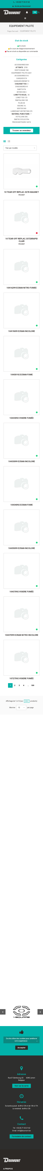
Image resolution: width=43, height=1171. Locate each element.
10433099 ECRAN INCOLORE (21, 461)
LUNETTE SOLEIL (20, 95)
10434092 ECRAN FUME (21, 505)
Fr (35, 12)
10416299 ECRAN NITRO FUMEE (22, 288)
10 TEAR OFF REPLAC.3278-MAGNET (21, 192)
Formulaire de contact (21, 1136)
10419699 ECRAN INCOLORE (21, 331)
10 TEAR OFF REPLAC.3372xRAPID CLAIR (21, 239)
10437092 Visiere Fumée (22, 591)
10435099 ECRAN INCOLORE (21, 548)
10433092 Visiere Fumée (22, 418)
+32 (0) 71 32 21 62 (22, 2)
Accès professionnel (22, 6)
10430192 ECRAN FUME (21, 374)
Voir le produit (22, 171)
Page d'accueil (12, 31)
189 (32, 685)
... (28, 685)
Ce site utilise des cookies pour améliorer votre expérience (21, 1040)
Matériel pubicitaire (20, 114)
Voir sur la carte (22, 1086)
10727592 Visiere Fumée (22, 678)
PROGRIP (21, 195)
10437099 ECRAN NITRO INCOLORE (21, 635)
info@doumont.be (24, 1131)
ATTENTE (19, 67)
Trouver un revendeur (21, 130)
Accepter (22, 1048)
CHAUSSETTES (20, 84)
